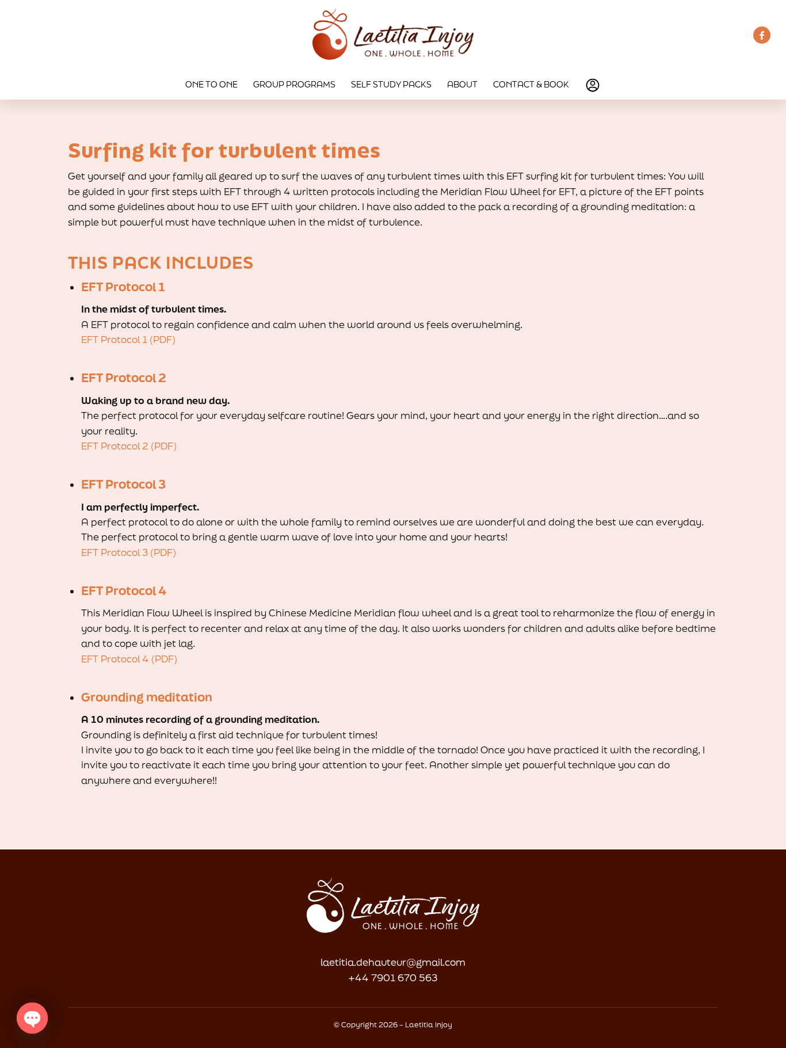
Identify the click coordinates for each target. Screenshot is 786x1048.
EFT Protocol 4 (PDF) (129, 658)
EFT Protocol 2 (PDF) (129, 445)
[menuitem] (211, 84)
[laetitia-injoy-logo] (393, 35)
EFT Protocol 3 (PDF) (128, 552)
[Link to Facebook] (761, 35)
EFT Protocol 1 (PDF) (128, 339)
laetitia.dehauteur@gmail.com (393, 962)
